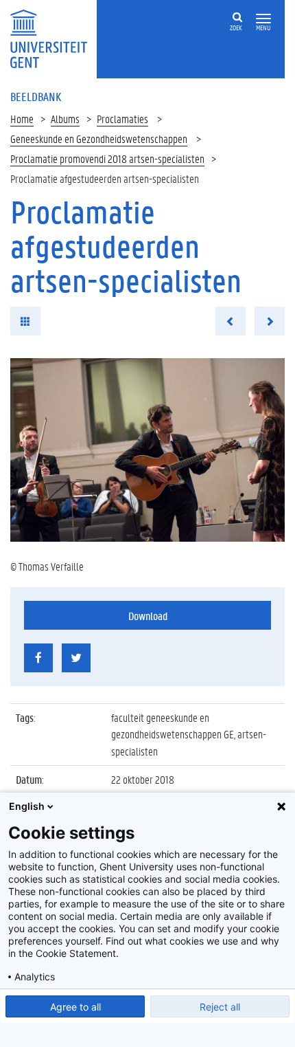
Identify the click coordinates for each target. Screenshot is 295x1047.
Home (22, 118)
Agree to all (75, 1007)
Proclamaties (122, 118)
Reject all (220, 1007)
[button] (263, 18)
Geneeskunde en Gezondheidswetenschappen (98, 138)
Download (147, 615)
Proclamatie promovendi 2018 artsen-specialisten (107, 158)
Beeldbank (35, 96)
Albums (65, 118)
